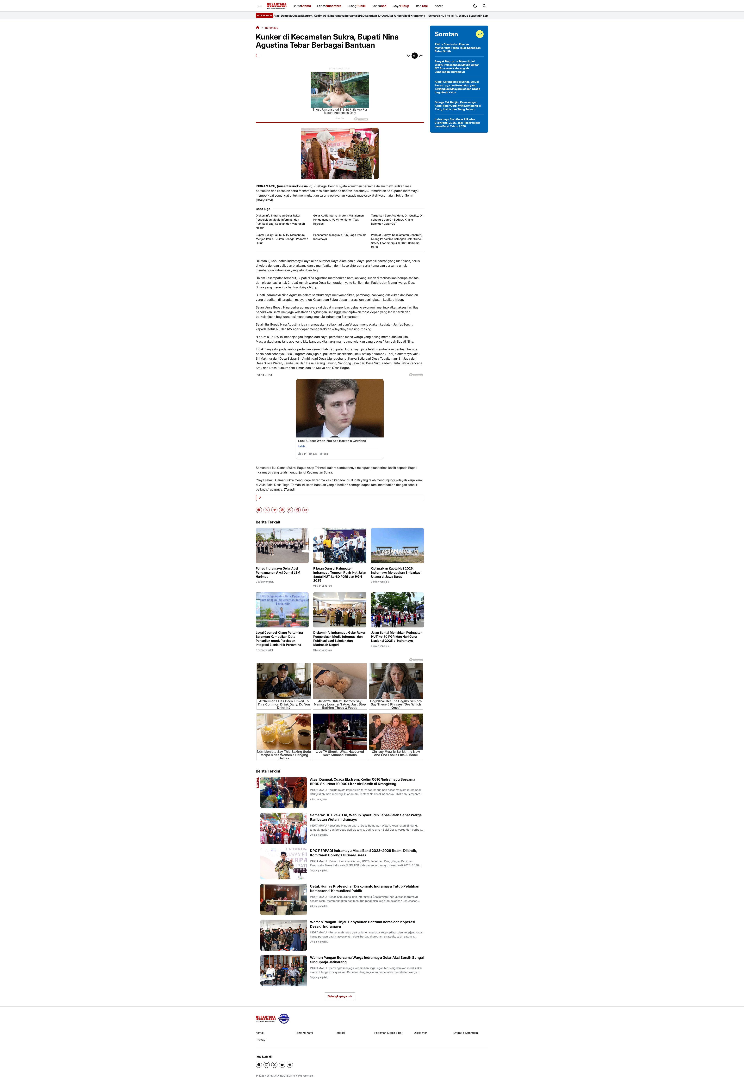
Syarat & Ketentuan (465, 1032)
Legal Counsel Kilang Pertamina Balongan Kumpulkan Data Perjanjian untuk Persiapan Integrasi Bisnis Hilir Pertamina (279, 638)
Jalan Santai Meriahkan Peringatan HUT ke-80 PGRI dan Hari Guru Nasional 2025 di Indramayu (396, 637)
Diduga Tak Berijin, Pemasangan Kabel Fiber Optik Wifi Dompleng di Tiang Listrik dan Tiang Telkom (458, 106)
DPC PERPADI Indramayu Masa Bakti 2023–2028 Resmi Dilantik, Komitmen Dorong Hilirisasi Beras (363, 853)
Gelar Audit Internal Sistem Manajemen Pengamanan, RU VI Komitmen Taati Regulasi (338, 219)
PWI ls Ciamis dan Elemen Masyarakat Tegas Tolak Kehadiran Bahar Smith (458, 48)
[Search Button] (484, 6)
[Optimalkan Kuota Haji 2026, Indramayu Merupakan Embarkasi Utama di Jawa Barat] (397, 545)
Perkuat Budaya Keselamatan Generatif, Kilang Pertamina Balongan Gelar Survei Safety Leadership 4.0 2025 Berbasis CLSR (396, 241)
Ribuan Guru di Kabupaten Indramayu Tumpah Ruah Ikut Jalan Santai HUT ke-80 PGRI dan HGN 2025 (339, 574)
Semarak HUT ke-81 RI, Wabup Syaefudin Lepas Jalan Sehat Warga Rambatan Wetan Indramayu (362, 15)
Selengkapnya (337, 996)
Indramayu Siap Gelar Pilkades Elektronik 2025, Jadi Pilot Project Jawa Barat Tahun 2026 (457, 123)
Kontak (260, 1032)
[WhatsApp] (290, 510)
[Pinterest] (282, 510)
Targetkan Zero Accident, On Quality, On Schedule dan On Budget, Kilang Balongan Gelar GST (397, 219)
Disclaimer (420, 1032)
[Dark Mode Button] (475, 6)
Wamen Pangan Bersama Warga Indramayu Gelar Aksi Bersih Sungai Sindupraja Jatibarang (367, 960)
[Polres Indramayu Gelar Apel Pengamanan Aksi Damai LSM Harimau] (282, 545)
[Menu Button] (260, 6)
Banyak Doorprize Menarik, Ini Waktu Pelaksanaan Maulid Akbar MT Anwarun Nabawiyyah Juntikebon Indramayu (457, 67)
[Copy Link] (305, 510)
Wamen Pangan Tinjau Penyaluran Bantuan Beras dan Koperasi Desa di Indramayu (362, 924)
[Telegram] (274, 510)
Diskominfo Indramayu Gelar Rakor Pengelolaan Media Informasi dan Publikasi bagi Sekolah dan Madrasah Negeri (280, 221)
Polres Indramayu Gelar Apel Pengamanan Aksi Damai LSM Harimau (278, 572)
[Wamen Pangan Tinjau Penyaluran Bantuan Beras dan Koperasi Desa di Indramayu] (283, 935)
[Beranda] (258, 27)
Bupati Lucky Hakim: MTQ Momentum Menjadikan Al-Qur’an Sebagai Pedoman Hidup (282, 239)
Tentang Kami (304, 1032)
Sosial (257, 782)
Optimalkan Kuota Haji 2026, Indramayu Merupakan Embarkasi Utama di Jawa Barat (396, 572)
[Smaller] (408, 55)
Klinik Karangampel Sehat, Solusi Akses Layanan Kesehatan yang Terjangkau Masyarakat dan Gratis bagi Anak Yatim (457, 87)
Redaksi (340, 1032)
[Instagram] (267, 1065)
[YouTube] (282, 1065)
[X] (267, 510)
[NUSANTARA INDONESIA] (277, 6)
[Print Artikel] (297, 510)
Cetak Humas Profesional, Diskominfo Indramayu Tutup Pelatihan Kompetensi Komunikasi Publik (364, 888)
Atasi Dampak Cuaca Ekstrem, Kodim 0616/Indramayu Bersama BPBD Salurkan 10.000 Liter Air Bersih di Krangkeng (362, 781)
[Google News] (290, 1065)
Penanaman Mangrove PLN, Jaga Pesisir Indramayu (339, 237)
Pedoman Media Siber (388, 1032)
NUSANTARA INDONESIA (278, 1075)
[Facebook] (259, 510)
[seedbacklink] (284, 1018)
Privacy (260, 1039)
